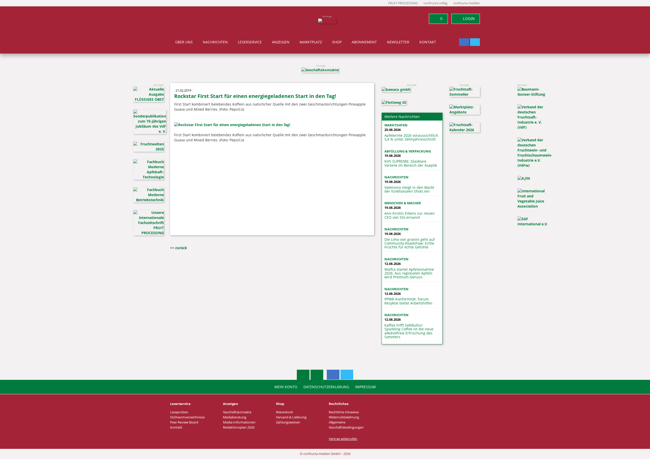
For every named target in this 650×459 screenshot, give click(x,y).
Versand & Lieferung (291, 417)
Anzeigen (280, 42)
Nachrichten (215, 42)
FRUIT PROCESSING (403, 3)
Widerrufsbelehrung (344, 417)
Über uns (184, 42)
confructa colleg (435, 3)
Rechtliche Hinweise (344, 412)
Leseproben (179, 412)
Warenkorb (284, 412)
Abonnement (364, 42)
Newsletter (398, 42)
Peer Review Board (184, 422)
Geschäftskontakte (237, 412)
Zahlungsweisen (288, 422)
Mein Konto (285, 387)
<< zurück (178, 247)
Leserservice (250, 42)
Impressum (365, 387)
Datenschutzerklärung (326, 387)
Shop (337, 42)
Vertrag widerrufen (343, 439)
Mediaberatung (234, 417)
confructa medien (466, 3)
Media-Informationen (239, 422)
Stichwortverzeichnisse (187, 417)
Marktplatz (311, 42)
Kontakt (427, 42)
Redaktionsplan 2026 (238, 427)
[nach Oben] (303, 375)
